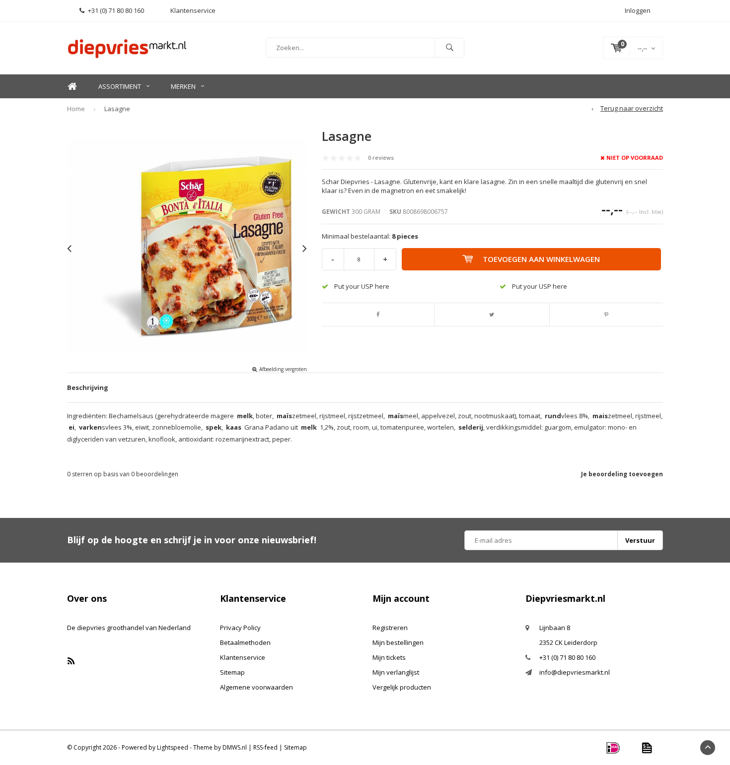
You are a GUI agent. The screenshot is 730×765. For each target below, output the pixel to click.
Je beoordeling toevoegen (622, 474)
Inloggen (638, 10)
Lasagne (117, 108)
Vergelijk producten (401, 687)
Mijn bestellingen (398, 642)
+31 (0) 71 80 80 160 (116, 10)
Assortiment (119, 86)
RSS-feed (265, 747)
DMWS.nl (234, 747)
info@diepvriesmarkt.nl (574, 672)
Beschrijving (87, 387)
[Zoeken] (449, 48)
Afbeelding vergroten (283, 369)
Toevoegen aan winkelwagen (541, 259)
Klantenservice (242, 657)
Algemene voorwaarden (256, 687)
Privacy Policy (240, 627)
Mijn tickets (389, 657)
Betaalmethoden (245, 642)
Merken (183, 86)
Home (72, 86)
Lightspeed (172, 747)
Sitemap (232, 672)
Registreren (390, 627)
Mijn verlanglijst (395, 672)
